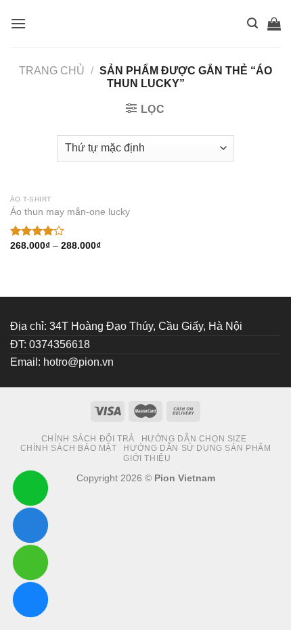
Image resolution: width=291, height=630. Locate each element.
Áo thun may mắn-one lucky (70, 212)
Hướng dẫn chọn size (194, 438)
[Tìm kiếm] (252, 23)
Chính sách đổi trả (88, 438)
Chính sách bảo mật (68, 448)
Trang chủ (52, 70)
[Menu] (18, 23)
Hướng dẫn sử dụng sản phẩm (197, 448)
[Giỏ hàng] (274, 24)
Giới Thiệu (147, 458)
